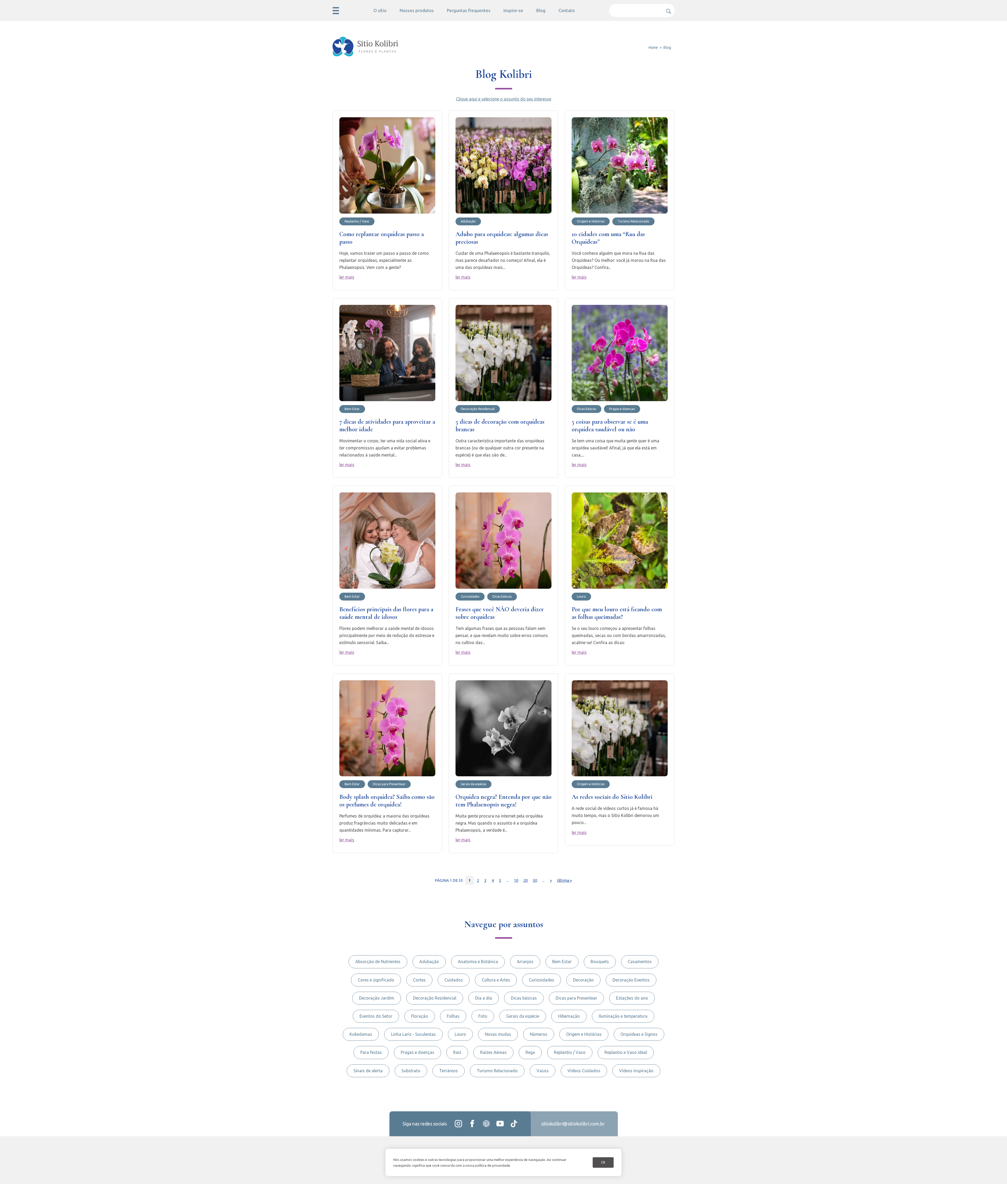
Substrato (410, 1070)
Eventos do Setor (376, 1016)
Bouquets (600, 961)
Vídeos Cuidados (583, 1070)
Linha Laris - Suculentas (413, 1034)
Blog (540, 10)
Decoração (583, 980)
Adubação (429, 961)
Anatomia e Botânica (478, 961)
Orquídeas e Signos (638, 1034)
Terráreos (448, 1070)
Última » (564, 880)
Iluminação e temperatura (623, 1016)
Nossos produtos (417, 10)
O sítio (380, 10)
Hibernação (569, 1016)
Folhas (453, 1016)
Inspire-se (513, 10)
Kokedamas (361, 1034)
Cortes (419, 980)
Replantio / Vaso (570, 1052)
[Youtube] (500, 1123)
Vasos (543, 1070)
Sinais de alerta (368, 1070)
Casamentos (640, 961)
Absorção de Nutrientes (377, 961)
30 (535, 880)
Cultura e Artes (496, 980)
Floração (419, 1016)
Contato (567, 10)
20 (525, 880)
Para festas (371, 1052)
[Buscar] (667, 9)
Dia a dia (483, 998)
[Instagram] (458, 1123)
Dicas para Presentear (576, 998)
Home (653, 47)
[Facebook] (472, 1123)
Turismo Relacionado (497, 1070)
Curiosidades (541, 980)
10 (516, 880)
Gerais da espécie (522, 1016)
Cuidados (453, 980)
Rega (530, 1052)
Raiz (457, 1052)
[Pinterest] (486, 1123)
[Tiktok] (514, 1123)
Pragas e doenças (417, 1052)
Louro (460, 1034)
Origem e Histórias (584, 1034)
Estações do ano (632, 998)
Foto (482, 1016)
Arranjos (525, 961)
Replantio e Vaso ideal (625, 1052)
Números (538, 1034)
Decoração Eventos (631, 980)
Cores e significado (376, 980)
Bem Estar (562, 961)
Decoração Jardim (376, 998)
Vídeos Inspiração (636, 1070)
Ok (603, 1162)
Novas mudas (498, 1034)
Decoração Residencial (434, 998)
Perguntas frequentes (468, 10)
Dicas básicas (524, 998)
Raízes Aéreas (493, 1052)
